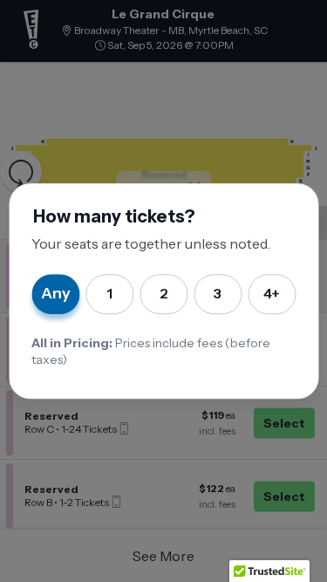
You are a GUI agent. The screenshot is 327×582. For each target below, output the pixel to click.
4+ (271, 294)
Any (56, 293)
